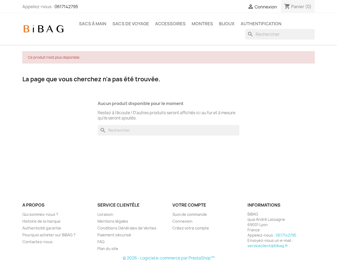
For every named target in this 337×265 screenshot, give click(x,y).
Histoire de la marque (41, 221)
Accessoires (170, 24)
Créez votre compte (190, 228)
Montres (202, 24)
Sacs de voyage (130, 24)
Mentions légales (112, 221)
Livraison (105, 214)
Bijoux (227, 24)
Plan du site (107, 248)
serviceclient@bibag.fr (267, 245)
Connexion (182, 221)
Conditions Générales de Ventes (126, 228)
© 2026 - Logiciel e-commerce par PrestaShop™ (169, 258)
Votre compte (189, 205)
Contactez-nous (37, 241)
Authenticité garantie (41, 228)
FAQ (101, 241)
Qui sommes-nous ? (40, 214)
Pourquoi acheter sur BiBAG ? (49, 234)
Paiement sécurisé (114, 234)
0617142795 (66, 6)
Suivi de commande (189, 214)
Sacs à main (92, 24)
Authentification (261, 24)
